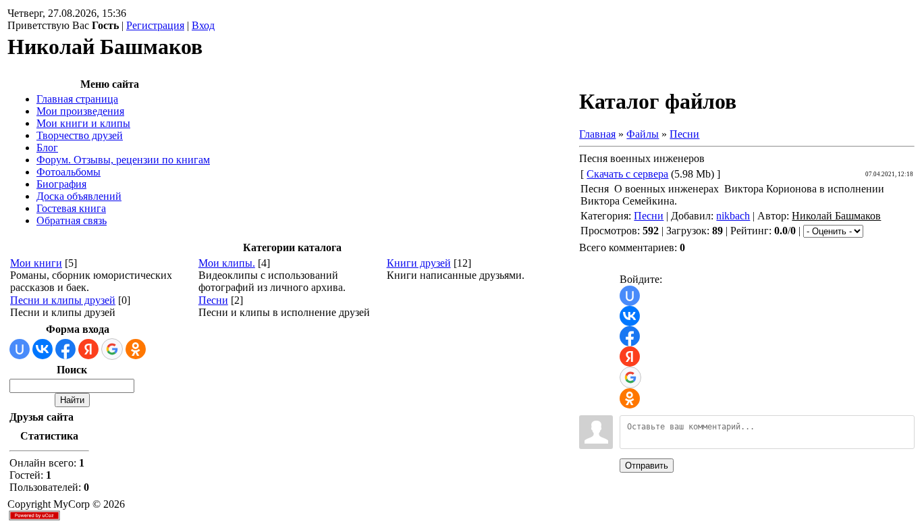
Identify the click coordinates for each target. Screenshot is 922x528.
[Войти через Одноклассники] (136, 349)
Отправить (646, 465)
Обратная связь (71, 220)
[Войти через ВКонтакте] (42, 349)
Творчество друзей (79, 135)
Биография (61, 184)
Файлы (642, 134)
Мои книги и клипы (83, 123)
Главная (597, 134)
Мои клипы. (226, 263)
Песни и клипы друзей (62, 300)
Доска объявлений (78, 196)
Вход (203, 25)
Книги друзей (419, 263)
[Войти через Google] (112, 349)
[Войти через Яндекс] (88, 349)
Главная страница (77, 99)
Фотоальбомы (68, 172)
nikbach (733, 215)
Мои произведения (80, 111)
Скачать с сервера (627, 174)
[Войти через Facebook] (65, 349)
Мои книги (36, 263)
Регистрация (155, 25)
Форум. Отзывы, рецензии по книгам (123, 159)
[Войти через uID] (19, 349)
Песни (213, 300)
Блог (47, 147)
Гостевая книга (71, 208)
